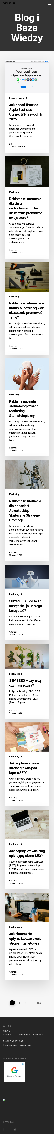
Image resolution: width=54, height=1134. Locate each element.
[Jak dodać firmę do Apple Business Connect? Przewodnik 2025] (27, 106)
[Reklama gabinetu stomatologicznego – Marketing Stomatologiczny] (27, 407)
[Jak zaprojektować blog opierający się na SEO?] (27, 849)
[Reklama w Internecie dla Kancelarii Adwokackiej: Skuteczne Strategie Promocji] (27, 510)
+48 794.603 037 (14, 1041)
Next (39, 1003)
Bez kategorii (15, 594)
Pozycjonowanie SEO (19, 98)
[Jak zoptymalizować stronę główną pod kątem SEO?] (27, 764)
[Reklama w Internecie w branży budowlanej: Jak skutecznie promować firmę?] (27, 308)
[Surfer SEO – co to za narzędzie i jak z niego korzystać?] (27, 602)
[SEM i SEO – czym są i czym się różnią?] (27, 681)
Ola (10, 144)
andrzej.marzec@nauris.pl (18, 1045)
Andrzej (13, 250)
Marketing (14, 192)
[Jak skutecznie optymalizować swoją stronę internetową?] (27, 937)
